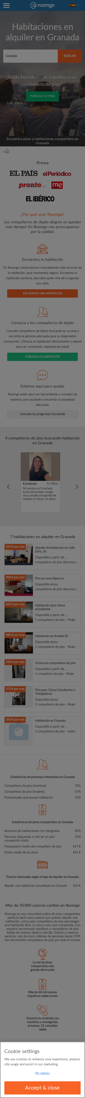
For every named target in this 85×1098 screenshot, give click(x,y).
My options (42, 1073)
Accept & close (42, 1088)
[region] (42, 1070)
